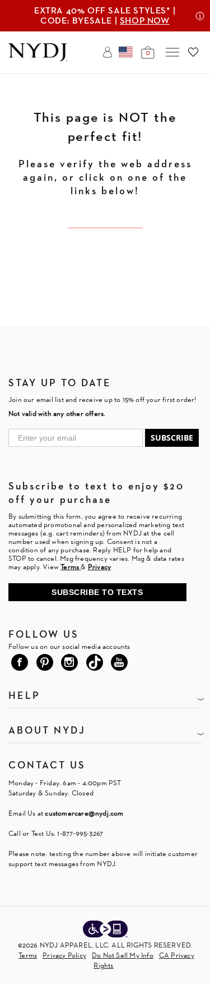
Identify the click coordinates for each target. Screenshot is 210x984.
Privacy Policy (64, 955)
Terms (27, 955)
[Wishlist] (193, 52)
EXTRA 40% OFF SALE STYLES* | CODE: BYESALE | (105, 15)
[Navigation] (172, 52)
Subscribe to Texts (97, 592)
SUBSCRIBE (172, 437)
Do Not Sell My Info (122, 955)
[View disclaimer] (199, 15)
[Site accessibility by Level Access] (105, 930)
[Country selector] (126, 52)
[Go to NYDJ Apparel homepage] (37, 58)
